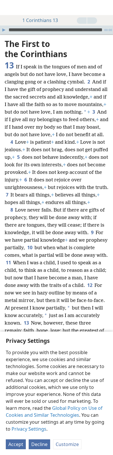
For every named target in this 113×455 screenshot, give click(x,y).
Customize (67, 444)
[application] (56, 30)
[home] (8, 7)
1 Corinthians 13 (40, 20)
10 (30, 247)
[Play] (3, 30)
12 (90, 285)
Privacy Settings (29, 429)
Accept (15, 444)
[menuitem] (8, 7)
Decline (39, 444)
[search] (105, 7)
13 (27, 323)
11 (9, 262)
